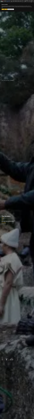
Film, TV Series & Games (8, 1)
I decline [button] (6, 9)
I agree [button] (3, 9)
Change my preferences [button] (10, 9)
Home (2, 80)
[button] (21, 1)
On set (11, 1)
